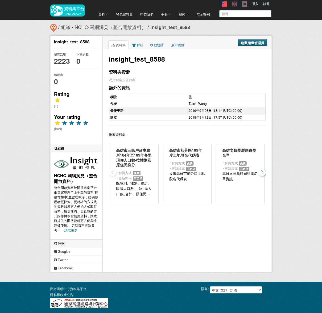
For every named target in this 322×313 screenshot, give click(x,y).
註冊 (266, 3)
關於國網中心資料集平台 (68, 288)
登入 (255, 3)
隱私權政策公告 (61, 294)
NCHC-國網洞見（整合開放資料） (110, 27)
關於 (182, 14)
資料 (101, 14)
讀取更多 (71, 230)
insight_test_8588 (170, 27)
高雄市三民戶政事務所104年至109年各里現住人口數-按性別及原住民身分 (134, 157)
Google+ (63, 251)
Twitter (62, 259)
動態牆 (158, 44)
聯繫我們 (146, 14)
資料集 (120, 44)
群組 (139, 44)
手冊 (164, 14)
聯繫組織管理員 (252, 42)
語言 (204, 288)
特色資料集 (124, 14)
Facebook (65, 268)
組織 (65, 27)
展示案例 (203, 14)
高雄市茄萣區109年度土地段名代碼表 (185, 152)
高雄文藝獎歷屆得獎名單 (239, 152)
